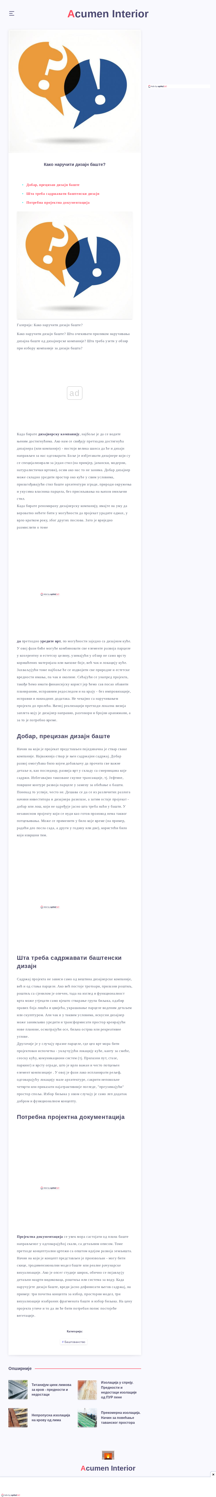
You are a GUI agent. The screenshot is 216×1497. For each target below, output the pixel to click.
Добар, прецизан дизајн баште (53, 185)
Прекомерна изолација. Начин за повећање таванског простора (120, 1417)
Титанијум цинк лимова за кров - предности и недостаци (51, 1389)
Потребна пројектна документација (58, 203)
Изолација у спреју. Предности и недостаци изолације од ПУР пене (119, 1390)
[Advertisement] (74, 563)
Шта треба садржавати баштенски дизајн (62, 194)
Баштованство (75, 1342)
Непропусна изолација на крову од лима (51, 1417)
